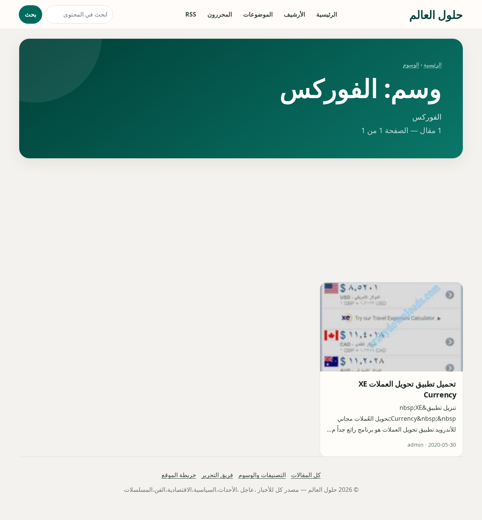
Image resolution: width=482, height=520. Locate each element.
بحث (30, 14)
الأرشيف (294, 14)
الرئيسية (326, 14)
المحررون (219, 14)
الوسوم (411, 64)
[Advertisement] (241, 220)
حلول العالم (436, 14)
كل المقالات (306, 475)
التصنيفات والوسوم (262, 475)
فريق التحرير (217, 475)
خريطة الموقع (179, 475)
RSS (190, 14)
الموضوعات (258, 14)
